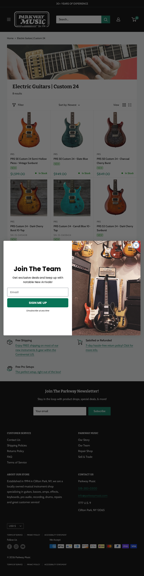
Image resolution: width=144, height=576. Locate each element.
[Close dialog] (136, 245)
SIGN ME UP (38, 303)
